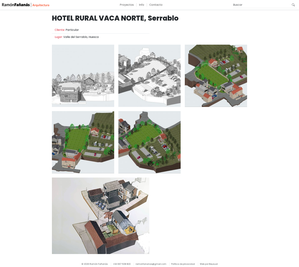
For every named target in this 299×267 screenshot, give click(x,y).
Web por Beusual (209, 264)
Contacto (155, 5)
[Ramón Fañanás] (25, 5)
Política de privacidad (183, 264)
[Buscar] (293, 5)
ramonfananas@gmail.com (151, 264)
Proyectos (127, 5)
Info (141, 5)
